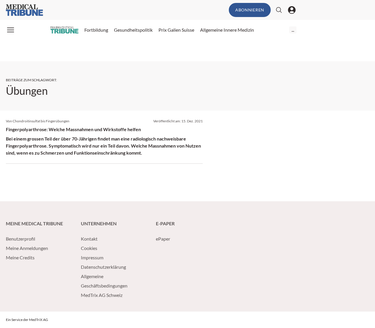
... (293, 30)
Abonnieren (249, 9)
